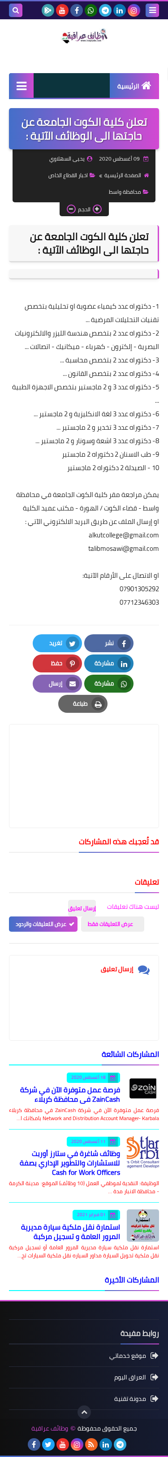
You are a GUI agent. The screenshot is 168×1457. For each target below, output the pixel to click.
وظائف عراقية (49, 1428)
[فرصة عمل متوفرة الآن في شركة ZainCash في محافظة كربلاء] (143, 1088)
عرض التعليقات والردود (41, 924)
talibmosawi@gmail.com (123, 548)
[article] (84, 754)
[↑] (84, 1412)
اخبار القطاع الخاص (68, 175)
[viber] (134, 1444)
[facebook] (76, 10)
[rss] (91, 1444)
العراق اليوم (130, 1377)
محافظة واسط (125, 192)
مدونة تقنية (130, 1399)
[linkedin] (119, 10)
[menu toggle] (152, 10)
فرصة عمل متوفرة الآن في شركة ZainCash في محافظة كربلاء (70, 1094)
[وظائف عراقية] (84, 36)
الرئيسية (128, 86)
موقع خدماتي (127, 1356)
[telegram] (105, 10)
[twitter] (48, 1444)
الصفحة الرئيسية (122, 175)
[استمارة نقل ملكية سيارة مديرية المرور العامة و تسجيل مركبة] (143, 1225)
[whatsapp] (91, 10)
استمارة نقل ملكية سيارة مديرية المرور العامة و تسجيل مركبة (70, 1231)
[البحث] (15, 10)
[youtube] (62, 10)
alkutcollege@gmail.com (124, 534)
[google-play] (48, 10)
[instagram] (134, 10)
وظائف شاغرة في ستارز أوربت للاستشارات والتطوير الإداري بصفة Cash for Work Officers (70, 1163)
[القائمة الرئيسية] (21, 85)
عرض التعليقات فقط (110, 924)
